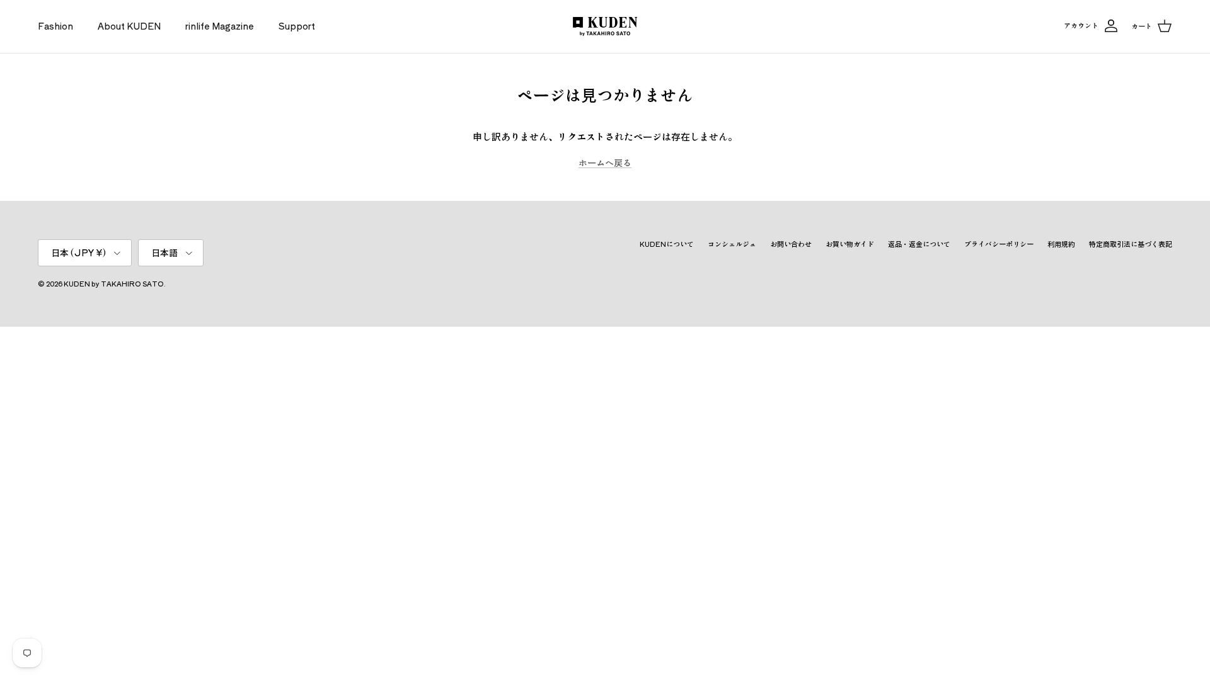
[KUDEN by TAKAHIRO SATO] (605, 26)
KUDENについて (667, 244)
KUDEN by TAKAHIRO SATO (114, 283)
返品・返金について (919, 244)
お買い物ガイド (850, 244)
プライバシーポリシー (999, 244)
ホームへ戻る (605, 162)
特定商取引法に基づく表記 (1130, 244)
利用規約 (1061, 244)
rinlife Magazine (219, 26)
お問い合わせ (791, 244)
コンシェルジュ (732, 244)
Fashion (55, 26)
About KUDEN (129, 26)
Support (297, 26)
